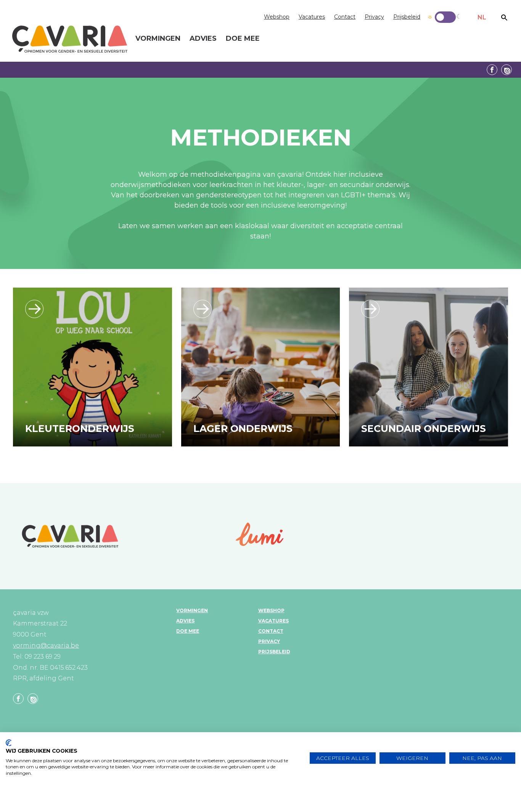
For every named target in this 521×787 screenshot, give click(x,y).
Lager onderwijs (243, 428)
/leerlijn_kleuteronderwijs (34, 309)
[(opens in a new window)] (259, 534)
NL (482, 17)
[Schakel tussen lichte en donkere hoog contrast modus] (445, 17)
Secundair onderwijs (423, 428)
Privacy (374, 16)
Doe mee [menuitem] (243, 39)
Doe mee (187, 631)
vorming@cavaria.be (46, 645)
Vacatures (312, 16)
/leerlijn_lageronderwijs (202, 309)
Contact (344, 16)
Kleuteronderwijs (79, 428)
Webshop (276, 16)
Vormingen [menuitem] (157, 39)
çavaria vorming (69, 39)
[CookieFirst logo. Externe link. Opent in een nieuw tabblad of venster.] (8, 742)
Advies (185, 621)
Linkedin (506, 69)
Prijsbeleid (406, 16)
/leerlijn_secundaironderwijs (370, 309)
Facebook (492, 69)
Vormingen (192, 610)
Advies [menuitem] (203, 39)
